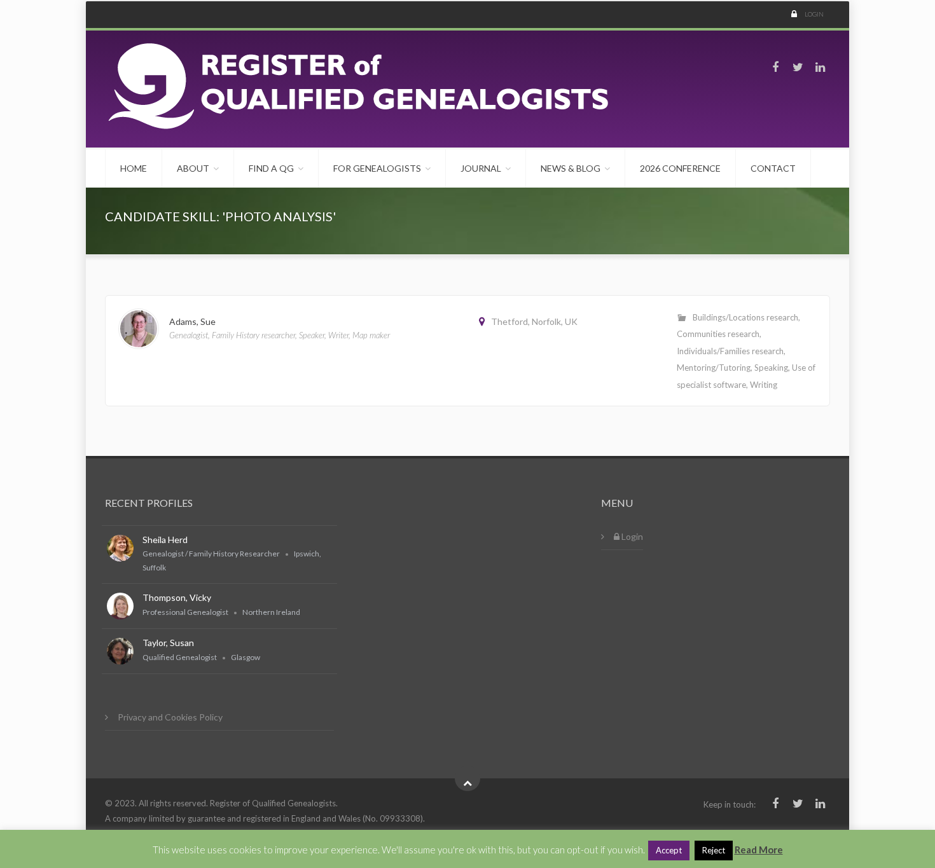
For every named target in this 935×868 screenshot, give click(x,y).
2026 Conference (680, 168)
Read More (759, 849)
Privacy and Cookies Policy (170, 717)
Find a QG (271, 168)
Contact (773, 168)
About (193, 168)
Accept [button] (669, 850)
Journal (481, 168)
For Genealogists (377, 168)
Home (133, 168)
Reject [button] (713, 850)
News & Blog (570, 168)
